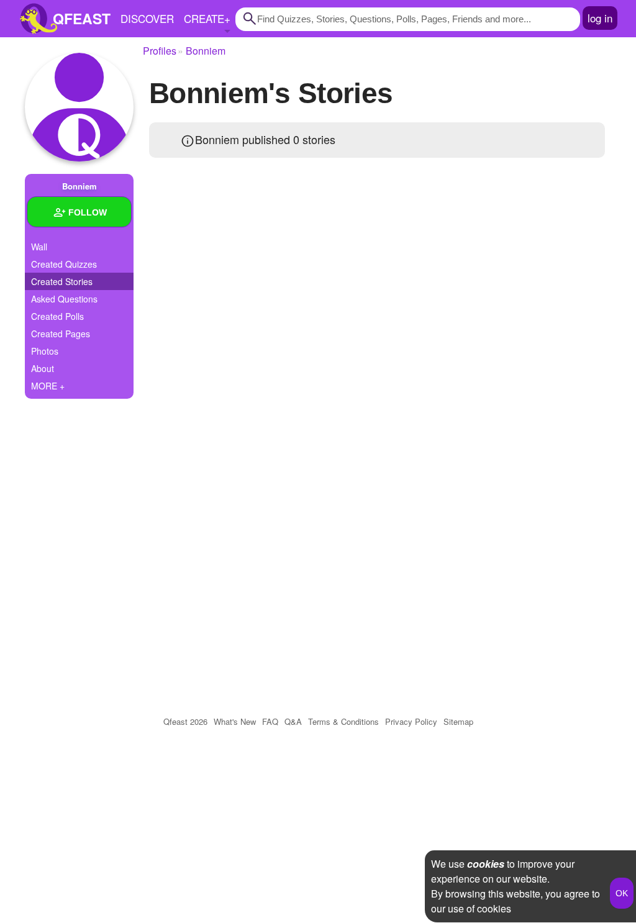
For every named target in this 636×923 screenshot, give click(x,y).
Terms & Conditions (343, 721)
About (42, 368)
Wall (39, 246)
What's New (235, 721)
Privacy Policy (411, 721)
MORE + (48, 386)
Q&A (293, 721)
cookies (485, 864)
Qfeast (185, 721)
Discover (147, 18)
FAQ (270, 721)
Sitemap (458, 721)
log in (600, 17)
